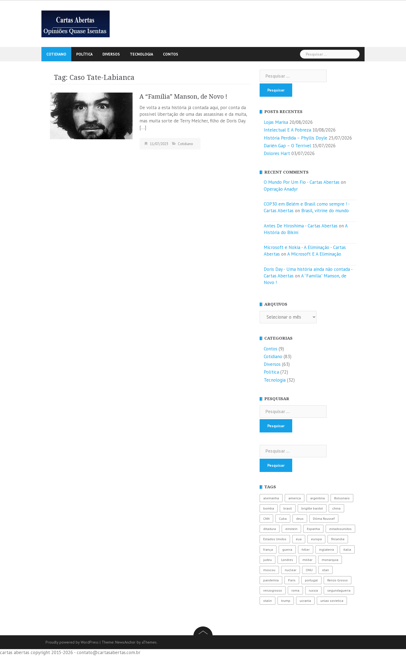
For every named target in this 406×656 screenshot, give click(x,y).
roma (295, 590)
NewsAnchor (125, 642)
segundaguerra (338, 590)
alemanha (271, 498)
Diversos (111, 54)
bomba (268, 508)
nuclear (290, 570)
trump (285, 601)
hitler (306, 549)
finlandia (337, 539)
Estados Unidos (274, 539)
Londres (287, 560)
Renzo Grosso (337, 580)
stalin (267, 601)
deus (300, 518)
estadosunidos (340, 529)
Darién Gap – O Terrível (287, 146)
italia (347, 549)
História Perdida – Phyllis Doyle (295, 138)
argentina (317, 498)
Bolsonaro (342, 498)
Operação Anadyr (281, 189)
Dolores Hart (277, 153)
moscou (269, 570)
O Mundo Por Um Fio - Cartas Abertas (301, 182)
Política (84, 54)
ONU (309, 570)
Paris (292, 580)
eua (299, 539)
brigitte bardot (312, 508)
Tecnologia (141, 54)
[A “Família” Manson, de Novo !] (91, 115)
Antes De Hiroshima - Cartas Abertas (301, 226)
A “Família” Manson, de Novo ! (183, 96)
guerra (287, 549)
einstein (291, 529)
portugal (311, 580)
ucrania (305, 601)
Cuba (283, 518)
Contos (170, 54)
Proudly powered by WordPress (72, 642)
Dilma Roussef (324, 518)
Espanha (313, 529)
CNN (266, 518)
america (294, 498)
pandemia (271, 580)
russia (313, 590)
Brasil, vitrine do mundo (325, 211)
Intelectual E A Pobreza (287, 130)
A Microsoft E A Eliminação (314, 254)
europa (316, 539)
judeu (267, 560)
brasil (287, 508)
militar (307, 560)
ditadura (269, 529)
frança (268, 549)
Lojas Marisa (276, 122)
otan (325, 570)
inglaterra (326, 549)
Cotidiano (56, 54)
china (336, 508)
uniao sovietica (331, 601)
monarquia (330, 560)
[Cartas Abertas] (75, 23)
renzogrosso (272, 590)
